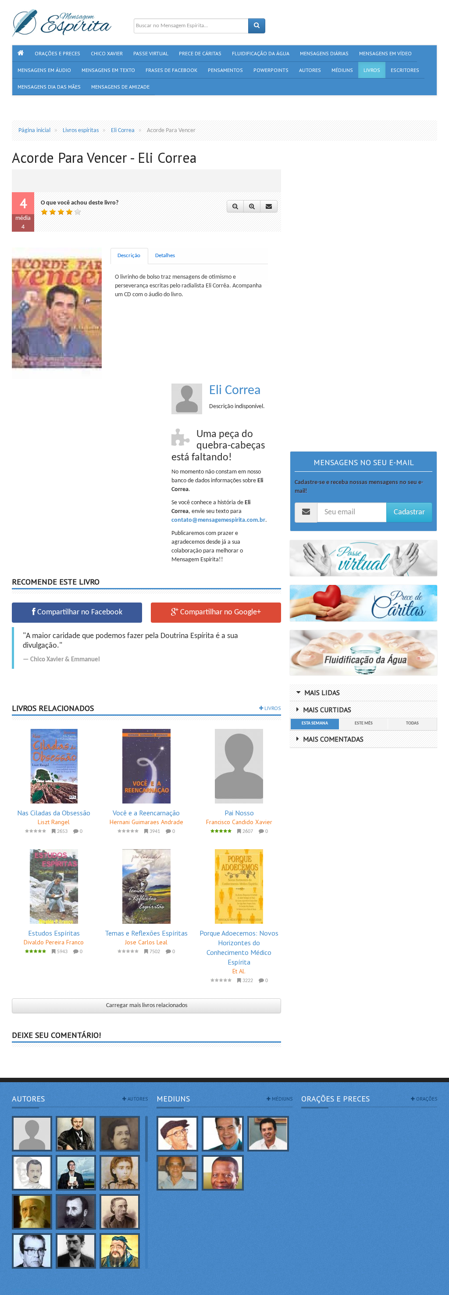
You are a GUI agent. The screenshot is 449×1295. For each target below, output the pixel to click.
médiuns (281, 1099)
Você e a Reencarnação (146, 812)
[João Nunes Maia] (177, 1173)
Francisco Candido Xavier (239, 822)
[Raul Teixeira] (222, 1173)
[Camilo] (119, 1212)
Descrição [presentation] (129, 255)
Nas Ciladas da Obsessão (53, 812)
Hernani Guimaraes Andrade (146, 822)
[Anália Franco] (119, 1134)
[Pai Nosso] (239, 766)
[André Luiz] (32, 1173)
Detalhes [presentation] (165, 255)
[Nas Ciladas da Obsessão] (54, 766)
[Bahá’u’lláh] (32, 1212)
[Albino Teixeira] (32, 1134)
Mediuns (173, 1099)
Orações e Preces (335, 1099)
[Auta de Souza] (119, 1173)
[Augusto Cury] (75, 1173)
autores (137, 1099)
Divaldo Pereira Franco (54, 942)
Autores (28, 1099)
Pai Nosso (239, 812)
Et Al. (239, 971)
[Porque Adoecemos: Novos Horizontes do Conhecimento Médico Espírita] (239, 886)
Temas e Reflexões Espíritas (146, 933)
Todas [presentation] (412, 723)
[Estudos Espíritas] (54, 886)
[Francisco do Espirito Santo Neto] (268, 1134)
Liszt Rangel (54, 822)
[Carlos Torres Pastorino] (32, 1251)
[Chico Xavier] (177, 1134)
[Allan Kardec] (75, 1134)
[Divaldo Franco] (222, 1134)
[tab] (129, 256)
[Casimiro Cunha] (75, 1251)
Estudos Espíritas (54, 933)
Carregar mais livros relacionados (146, 1005)
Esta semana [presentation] (315, 723)
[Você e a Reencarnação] (146, 766)
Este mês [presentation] (364, 723)
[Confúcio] (119, 1251)
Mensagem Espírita (35, 1290)
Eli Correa (234, 391)
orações (426, 1099)
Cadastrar (409, 512)
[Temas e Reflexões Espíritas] (146, 886)
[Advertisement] (85, 445)
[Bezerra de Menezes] (75, 1212)
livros (272, 708)
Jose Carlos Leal (146, 942)
